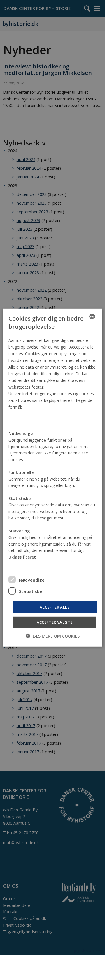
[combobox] (92, 316)
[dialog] (52, 477)
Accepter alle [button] (54, 607)
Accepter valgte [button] (55, 622)
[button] (53, 636)
